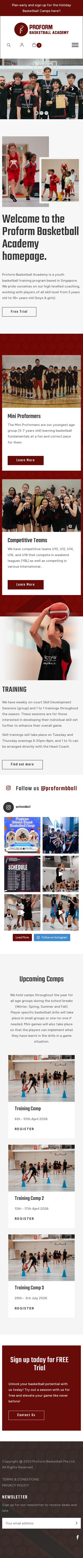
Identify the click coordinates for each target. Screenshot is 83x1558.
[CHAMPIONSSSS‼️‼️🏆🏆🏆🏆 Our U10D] (61, 835)
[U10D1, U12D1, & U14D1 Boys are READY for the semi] (22, 912)
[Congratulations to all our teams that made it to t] (22, 874)
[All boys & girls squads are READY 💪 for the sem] (61, 874)
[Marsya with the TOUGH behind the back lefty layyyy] (61, 912)
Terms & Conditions (20, 1479)
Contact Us (26, 1415)
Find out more (22, 764)
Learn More (25, 460)
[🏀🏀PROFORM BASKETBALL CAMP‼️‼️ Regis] (22, 835)
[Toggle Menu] (75, 45)
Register (24, 1129)
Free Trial (19, 312)
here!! (55, 11)
